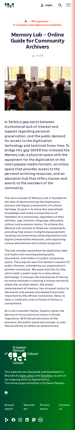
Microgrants (39, 21)
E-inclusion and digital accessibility (37, 24)
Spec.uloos (27, 375)
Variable (46, 375)
